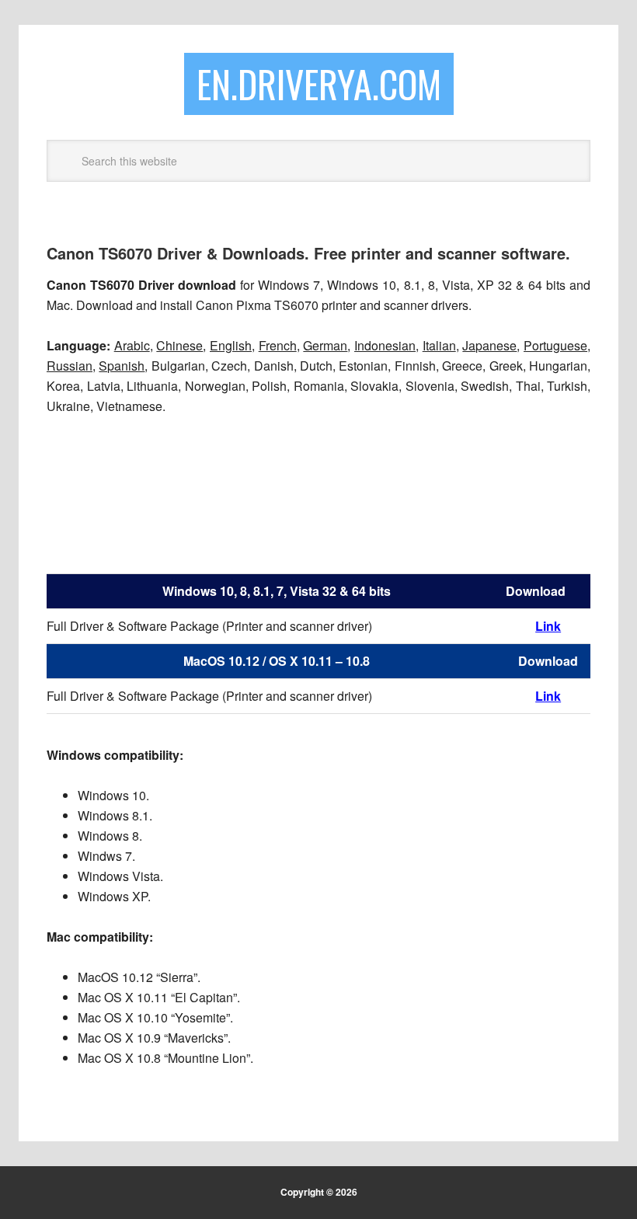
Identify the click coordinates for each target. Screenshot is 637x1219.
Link (548, 696)
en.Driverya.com (319, 83)
